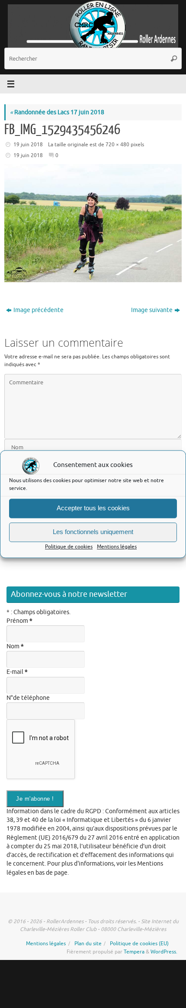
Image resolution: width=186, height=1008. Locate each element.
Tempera (134, 951)
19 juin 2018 (28, 144)
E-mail (17, 672)
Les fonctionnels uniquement (93, 531)
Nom (15, 646)
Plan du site (88, 943)
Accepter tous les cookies (93, 508)
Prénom (19, 621)
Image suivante (152, 310)
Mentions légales (117, 546)
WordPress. (164, 951)
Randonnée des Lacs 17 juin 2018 (57, 112)
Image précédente (38, 310)
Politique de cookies (69, 546)
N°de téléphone (28, 698)
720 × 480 (117, 144)
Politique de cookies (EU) (139, 943)
